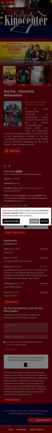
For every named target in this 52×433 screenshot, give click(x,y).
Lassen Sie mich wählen (11, 221)
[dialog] (26, 216)
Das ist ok (44, 221)
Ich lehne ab (34, 221)
